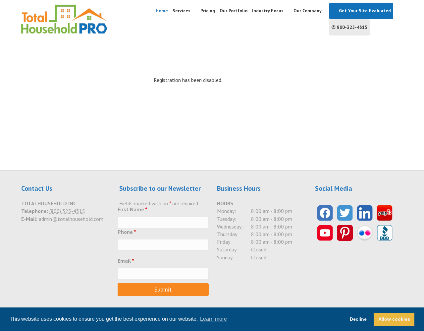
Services (181, 11)
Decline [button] (358, 319)
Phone (127, 232)
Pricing (207, 11)
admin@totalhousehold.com (71, 219)
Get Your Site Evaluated (364, 11)
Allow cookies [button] (394, 319)
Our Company (307, 11)
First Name (132, 209)
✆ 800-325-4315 (349, 27)
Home (162, 11)
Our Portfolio (233, 11)
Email (126, 260)
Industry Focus (268, 11)
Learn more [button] (213, 319)
